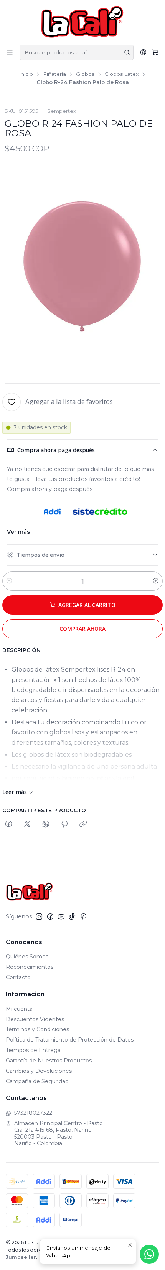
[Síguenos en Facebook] (50, 916)
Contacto (18, 977)
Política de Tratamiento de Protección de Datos (70, 1039)
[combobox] (77, 52)
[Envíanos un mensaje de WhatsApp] (149, 1254)
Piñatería (54, 74)
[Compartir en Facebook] (8, 824)
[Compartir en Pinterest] (64, 824)
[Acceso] (143, 52)
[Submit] (127, 52)
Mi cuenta (19, 1008)
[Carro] (155, 52)
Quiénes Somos (27, 956)
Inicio (26, 74)
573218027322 (33, 1112)
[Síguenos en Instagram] (39, 916)
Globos (85, 74)
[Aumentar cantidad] (155, 581)
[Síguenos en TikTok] (72, 916)
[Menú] (10, 52)
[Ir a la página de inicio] (82, 22)
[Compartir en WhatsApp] (46, 824)
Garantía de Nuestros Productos (49, 1060)
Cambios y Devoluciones (39, 1070)
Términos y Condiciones (37, 1029)
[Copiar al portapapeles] (83, 824)
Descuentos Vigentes (35, 1019)
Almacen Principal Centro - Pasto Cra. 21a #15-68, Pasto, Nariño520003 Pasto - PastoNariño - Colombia (58, 1133)
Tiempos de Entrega (33, 1050)
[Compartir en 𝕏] (27, 824)
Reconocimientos (29, 966)
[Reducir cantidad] (9, 581)
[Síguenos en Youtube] (61, 916)
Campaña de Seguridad (37, 1081)
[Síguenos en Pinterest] (83, 916)
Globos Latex (121, 74)
